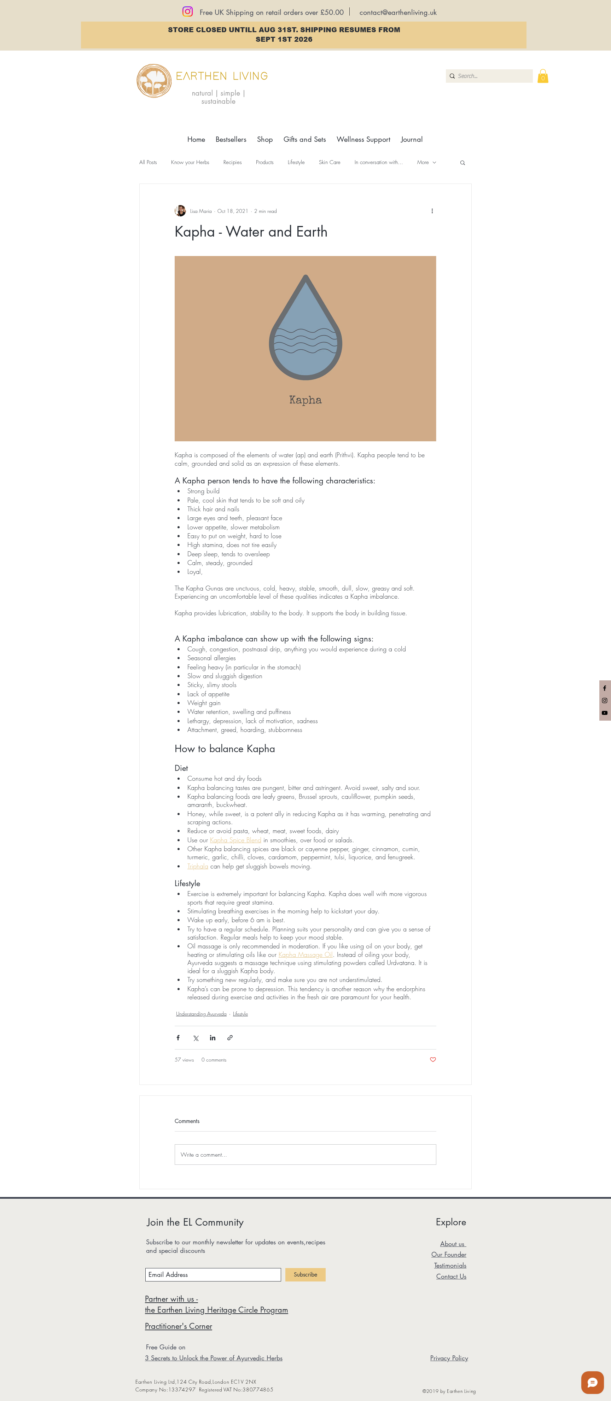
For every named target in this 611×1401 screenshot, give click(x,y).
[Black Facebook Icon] (604, 688)
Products (265, 162)
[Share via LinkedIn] (212, 1037)
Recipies (232, 162)
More (423, 162)
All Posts (148, 162)
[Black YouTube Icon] (604, 712)
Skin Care (330, 162)
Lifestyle (296, 162)
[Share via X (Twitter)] (195, 1037)
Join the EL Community (195, 1222)
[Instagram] (187, 11)
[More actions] (432, 211)
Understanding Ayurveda (201, 1013)
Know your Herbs (190, 162)
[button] (543, 76)
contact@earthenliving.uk (398, 12)
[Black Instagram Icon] (604, 700)
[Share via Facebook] (178, 1037)
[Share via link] (230, 1037)
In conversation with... (379, 162)
